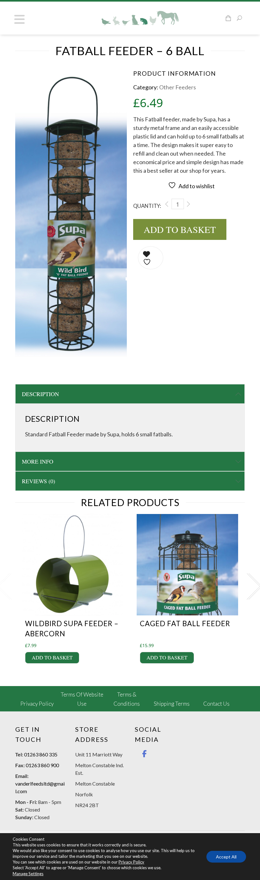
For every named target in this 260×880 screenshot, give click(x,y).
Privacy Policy (37, 703)
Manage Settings (28, 873)
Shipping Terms (172, 703)
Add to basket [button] (52, 657)
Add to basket (180, 229)
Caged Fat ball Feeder (185, 623)
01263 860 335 (40, 754)
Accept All (226, 856)
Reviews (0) (38, 481)
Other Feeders (177, 87)
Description (40, 394)
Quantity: (147, 206)
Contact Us (216, 703)
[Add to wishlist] (150, 258)
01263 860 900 (42, 765)
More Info (37, 461)
